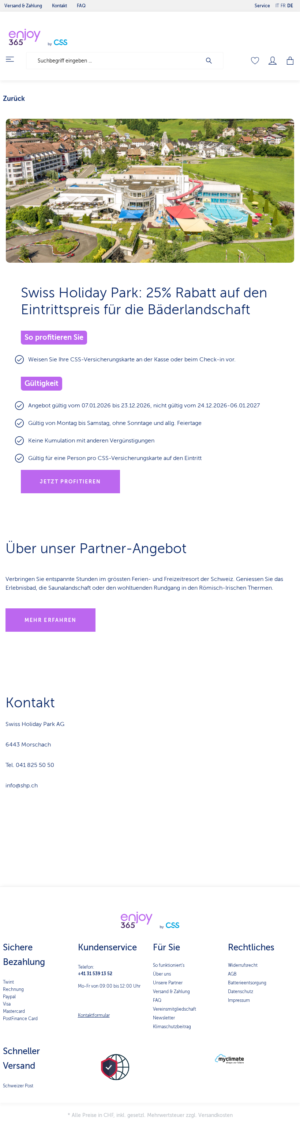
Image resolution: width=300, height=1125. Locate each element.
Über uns (162, 974)
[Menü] (14, 59)
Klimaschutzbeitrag (172, 1026)
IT (277, 5)
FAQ (157, 1000)
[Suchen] (213, 60)
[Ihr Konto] (272, 60)
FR (283, 5)
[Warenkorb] (288, 60)
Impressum (239, 1000)
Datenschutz (240, 991)
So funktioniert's (168, 965)
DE (290, 5)
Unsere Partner (168, 982)
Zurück (14, 98)
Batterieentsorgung (247, 982)
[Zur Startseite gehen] (55, 37)
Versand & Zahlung (171, 991)
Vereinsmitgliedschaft (174, 1009)
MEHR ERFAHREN (50, 620)
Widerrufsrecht (243, 965)
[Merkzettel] (255, 60)
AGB (232, 974)
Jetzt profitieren (70, 481)
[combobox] (114, 60)
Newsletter (164, 1018)
